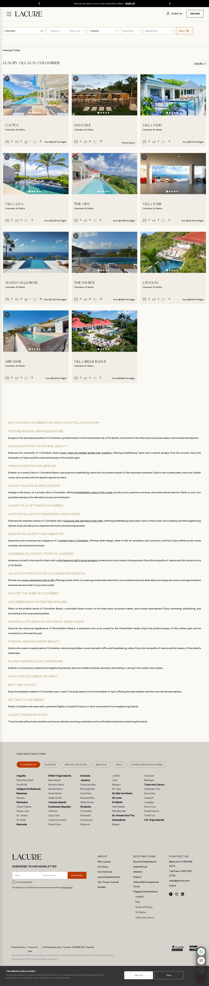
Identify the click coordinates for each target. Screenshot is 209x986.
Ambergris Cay (152, 789)
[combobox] (10, 30)
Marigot (116, 785)
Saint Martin (118, 807)
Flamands (85, 816)
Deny (169, 975)
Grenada (85, 776)
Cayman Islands (57, 802)
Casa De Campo (57, 820)
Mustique (149, 780)
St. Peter (21, 820)
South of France (144, 907)
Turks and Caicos (144, 918)
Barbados (22, 802)
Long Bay (149, 802)
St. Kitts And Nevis (122, 793)
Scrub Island (54, 793)
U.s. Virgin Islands (154, 820)
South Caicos (151, 811)
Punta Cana (54, 824)
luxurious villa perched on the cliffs (83, 520)
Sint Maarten (119, 811)
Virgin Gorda (55, 798)
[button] (30, 113)
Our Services (104, 871)
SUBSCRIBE (77, 875)
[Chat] (201, 960)
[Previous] (39, 3)
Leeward (148, 798)
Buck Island (54, 780)
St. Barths (85, 807)
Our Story (102, 866)
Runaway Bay (87, 798)
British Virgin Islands (59, 776)
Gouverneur (86, 820)
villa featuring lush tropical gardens (77, 560)
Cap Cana (54, 816)
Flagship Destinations (145, 891)
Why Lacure (104, 861)
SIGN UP (130, 3)
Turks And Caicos (154, 785)
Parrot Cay (150, 807)
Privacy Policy (67, 887)
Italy (137, 902)
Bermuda (22, 824)
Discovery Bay (88, 785)
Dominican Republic (59, 807)
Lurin (114, 780)
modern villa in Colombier (73, 540)
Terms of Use (32, 949)
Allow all (139, 975)
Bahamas (22, 793)
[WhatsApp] (201, 951)
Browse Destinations (144, 861)
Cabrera (52, 811)
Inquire (195, 14)
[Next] (169, 3)
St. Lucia (117, 798)
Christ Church (24, 807)
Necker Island (55, 789)
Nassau (21, 798)
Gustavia (85, 824)
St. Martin (117, 802)
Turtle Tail (149, 816)
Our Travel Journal (108, 881)
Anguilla (21, 776)
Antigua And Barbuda (29, 789)
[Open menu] (9, 14)
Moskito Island (56, 785)
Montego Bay (87, 789)
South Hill (22, 785)
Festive (137, 876)
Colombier (86, 811)
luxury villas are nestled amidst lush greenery (85, 452)
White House (87, 802)
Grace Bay (149, 793)
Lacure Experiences (108, 876)
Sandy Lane (23, 811)
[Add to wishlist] (7, 78)
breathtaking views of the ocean (94, 492)
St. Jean (116, 789)
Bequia (115, 824)
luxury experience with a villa (38, 579)
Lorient (116, 776)
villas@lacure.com (179, 880)
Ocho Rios (86, 793)
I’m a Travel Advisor (24, 882)
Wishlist (137, 871)
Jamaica (85, 780)
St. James (22, 816)
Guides (101, 886)
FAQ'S (172, 885)
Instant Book (140, 866)
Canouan (149, 776)
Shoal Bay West (25, 780)
